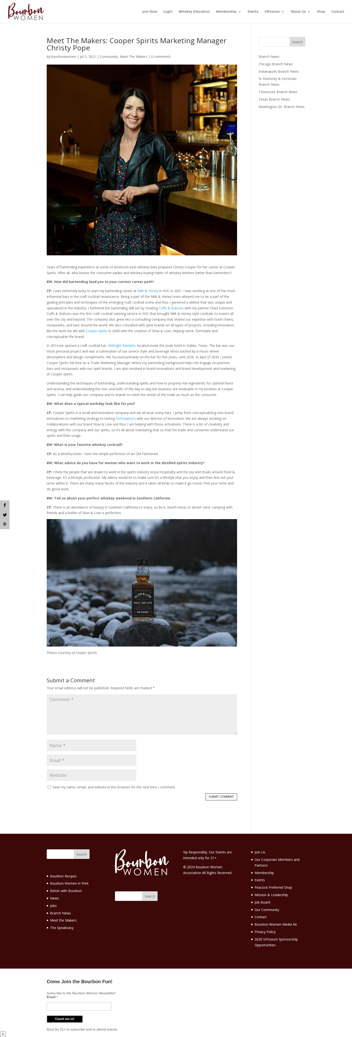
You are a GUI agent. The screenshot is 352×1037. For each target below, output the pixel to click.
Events (253, 12)
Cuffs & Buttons (171, 308)
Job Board (262, 902)
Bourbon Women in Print (69, 883)
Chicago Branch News (276, 64)
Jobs (53, 905)
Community (109, 56)
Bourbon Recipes (63, 876)
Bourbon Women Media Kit (276, 924)
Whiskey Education (194, 12)
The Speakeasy (62, 927)
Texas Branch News (274, 99)
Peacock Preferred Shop (273, 887)
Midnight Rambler (121, 345)
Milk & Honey (147, 290)
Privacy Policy (265, 931)
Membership (226, 12)
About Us (298, 12)
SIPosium (272, 12)
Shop (321, 12)
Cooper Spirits (97, 331)
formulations (126, 418)
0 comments (161, 56)
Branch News (269, 56)
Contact (337, 12)
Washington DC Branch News (282, 106)
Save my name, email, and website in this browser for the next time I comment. (114, 787)
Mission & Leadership (271, 895)
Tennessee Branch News (278, 92)
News (54, 898)
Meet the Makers (63, 920)
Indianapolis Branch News (279, 71)
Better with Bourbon (66, 890)
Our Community (267, 909)
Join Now (149, 12)
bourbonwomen (63, 56)
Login (167, 12)
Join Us (260, 852)
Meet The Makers (133, 56)
